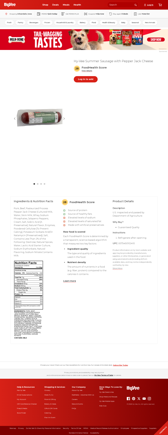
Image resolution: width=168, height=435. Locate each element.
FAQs (74, 408)
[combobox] (123, 5)
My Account (21, 399)
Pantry (20, 23)
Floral (94, 23)
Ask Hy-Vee (21, 390)
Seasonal (135, 23)
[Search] (135, 4)
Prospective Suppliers (139, 428)
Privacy (21, 428)
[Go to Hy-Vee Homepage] (10, 5)
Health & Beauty (108, 23)
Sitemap (13, 428)
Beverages (34, 23)
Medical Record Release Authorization (104, 428)
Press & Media (22, 408)
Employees (125, 428)
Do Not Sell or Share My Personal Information (43, 428)
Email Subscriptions (24, 395)
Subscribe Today (120, 365)
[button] (87, 71)
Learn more (69, 281)
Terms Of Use (76, 428)
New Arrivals (150, 23)
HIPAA (85, 428)
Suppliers (152, 428)
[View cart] (160, 4)
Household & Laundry (65, 23)
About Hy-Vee (77, 390)
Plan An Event (49, 417)
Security (66, 428)
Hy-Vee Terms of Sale (103, 375)
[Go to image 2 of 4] (37, 183)
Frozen (47, 23)
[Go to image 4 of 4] (44, 183)
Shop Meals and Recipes (108, 397)
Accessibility (94, 433)
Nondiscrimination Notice (78, 433)
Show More (117, 268)
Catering (47, 413)
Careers (74, 399)
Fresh (9, 23)
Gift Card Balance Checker (27, 404)
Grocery (47, 390)
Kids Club (102, 406)
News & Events (77, 404)
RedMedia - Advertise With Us (83, 395)
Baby (123, 23)
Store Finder (21, 413)
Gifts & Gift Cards (50, 408)
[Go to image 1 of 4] (34, 183)
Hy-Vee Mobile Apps (106, 401)
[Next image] (64, 118)
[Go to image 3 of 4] (41, 183)
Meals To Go (48, 395)
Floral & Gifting (50, 399)
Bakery (82, 23)
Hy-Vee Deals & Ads (106, 392)
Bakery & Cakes (50, 404)
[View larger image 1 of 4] (39, 118)
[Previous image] (14, 118)
